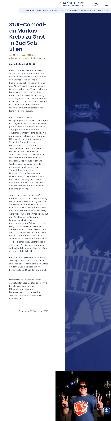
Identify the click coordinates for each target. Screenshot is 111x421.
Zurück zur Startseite (71, 4)
